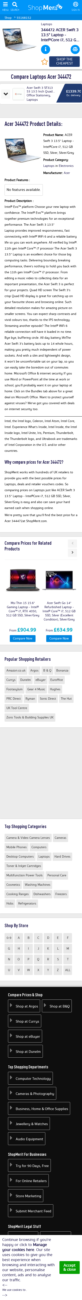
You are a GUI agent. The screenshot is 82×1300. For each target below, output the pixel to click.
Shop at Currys (27, 1021)
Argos (34, 670)
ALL (67, 970)
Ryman (30, 698)
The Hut (66, 698)
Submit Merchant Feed (33, 1211)
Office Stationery (38, 95)
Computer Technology (33, 1078)
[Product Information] (45, 49)
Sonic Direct (48, 698)
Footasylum (14, 689)
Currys (10, 680)
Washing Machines (37, 885)
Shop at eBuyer (28, 1036)
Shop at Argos (27, 1006)
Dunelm (25, 680)
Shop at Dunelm (28, 1051)
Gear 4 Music (36, 689)
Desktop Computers (20, 856)
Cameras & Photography (35, 1094)
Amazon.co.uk (16, 670)
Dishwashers (42, 894)
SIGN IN (76, 10)
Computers (38, 847)
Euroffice (56, 680)
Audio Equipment (29, 1139)
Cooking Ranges (17, 894)
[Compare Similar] (75, 49)
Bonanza (62, 670)
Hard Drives (62, 856)
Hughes (55, 689)
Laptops (46, 24)
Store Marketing (28, 1196)
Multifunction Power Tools (24, 875)
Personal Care (56, 875)
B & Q (47, 670)
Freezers (61, 894)
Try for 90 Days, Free (32, 1166)
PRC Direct (13, 698)
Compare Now (22, 638)
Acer (67, 173)
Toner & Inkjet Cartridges (23, 866)
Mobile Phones (16, 847)
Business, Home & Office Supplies (42, 1109)
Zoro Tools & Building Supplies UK (30, 717)
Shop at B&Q (60, 1006)
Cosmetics (13, 885)
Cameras (60, 838)
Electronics (66, 166)
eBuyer (41, 680)
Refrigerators (27, 903)
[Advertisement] (41, 773)
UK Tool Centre (16, 708)
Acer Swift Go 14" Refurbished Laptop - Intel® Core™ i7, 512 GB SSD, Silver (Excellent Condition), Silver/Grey (59, 611)
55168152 (24, 18)
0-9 (9, 938)
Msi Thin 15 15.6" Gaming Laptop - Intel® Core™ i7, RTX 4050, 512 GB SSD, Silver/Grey (22, 609)
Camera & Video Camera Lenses (28, 838)
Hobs (9, 903)
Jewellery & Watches (32, 1124)
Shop (8, 18)
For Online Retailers (31, 1181)
